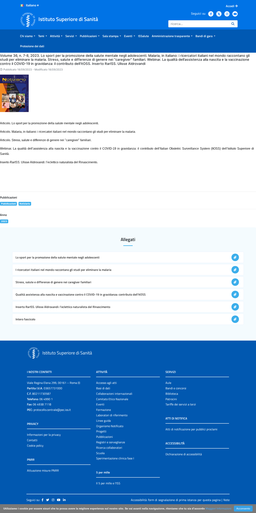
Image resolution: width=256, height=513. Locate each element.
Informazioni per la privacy (44, 434)
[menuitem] (28, 36)
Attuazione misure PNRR (43, 470)
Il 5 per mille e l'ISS (108, 483)
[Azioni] (21, 5)
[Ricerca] (233, 24)
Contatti (32, 440)
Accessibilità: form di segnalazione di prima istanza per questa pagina (176, 500)
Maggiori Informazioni (218, 508)
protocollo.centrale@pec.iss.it (52, 409)
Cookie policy (35, 445)
